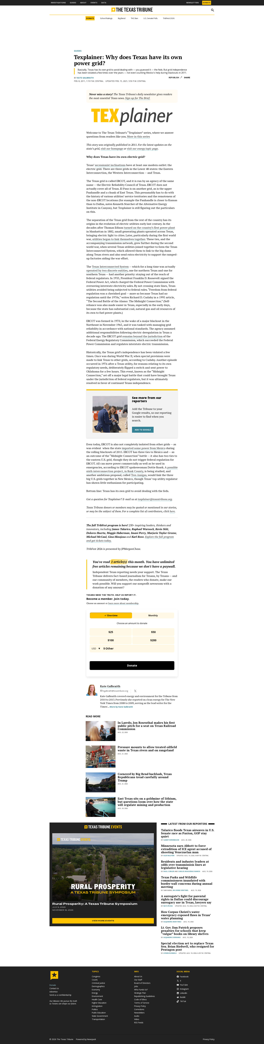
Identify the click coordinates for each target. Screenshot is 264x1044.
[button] (132, 522)
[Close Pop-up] (183, 2)
